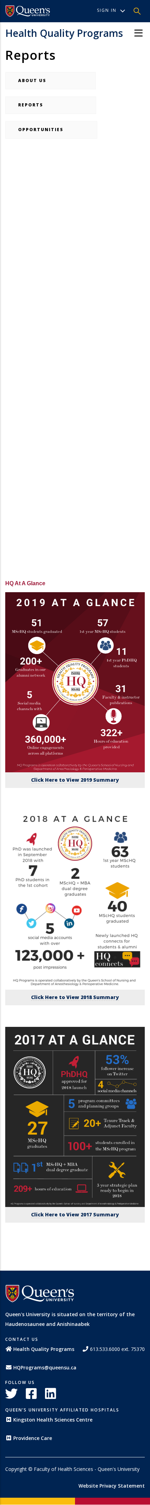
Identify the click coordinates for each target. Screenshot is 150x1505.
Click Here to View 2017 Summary (75, 1214)
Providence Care (32, 1438)
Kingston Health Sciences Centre (52, 1419)
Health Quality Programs (64, 33)
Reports (50, 105)
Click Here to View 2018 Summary (75, 997)
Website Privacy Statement (111, 1485)
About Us (50, 80)
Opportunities (51, 129)
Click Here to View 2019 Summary (75, 779)
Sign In (107, 10)
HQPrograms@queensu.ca (44, 1367)
